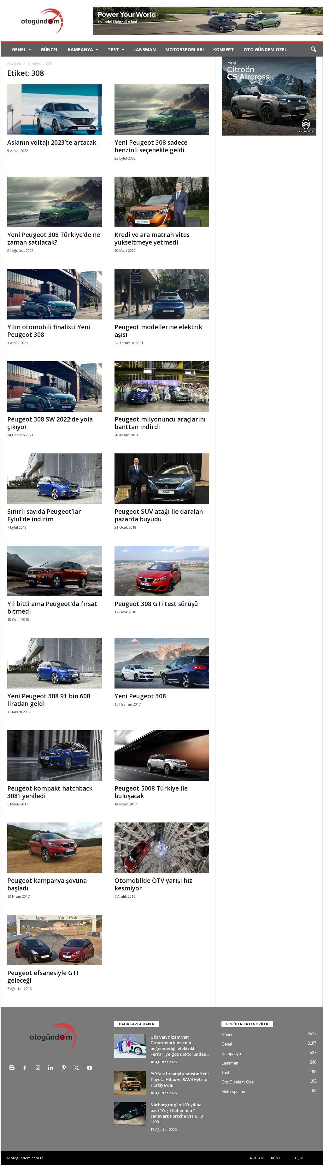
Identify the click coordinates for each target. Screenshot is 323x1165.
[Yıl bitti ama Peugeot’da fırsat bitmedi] (54, 571)
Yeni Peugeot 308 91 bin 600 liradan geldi (48, 700)
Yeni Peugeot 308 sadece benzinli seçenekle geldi (151, 146)
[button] (313, 50)
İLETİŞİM (296, 1158)
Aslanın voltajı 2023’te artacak (51, 142)
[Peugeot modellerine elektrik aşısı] (162, 294)
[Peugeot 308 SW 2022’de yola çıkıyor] (54, 386)
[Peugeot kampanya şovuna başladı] (54, 847)
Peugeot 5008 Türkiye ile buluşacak (151, 792)
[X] (78, 1068)
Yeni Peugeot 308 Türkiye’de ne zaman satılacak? (53, 238)
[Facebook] (26, 1068)
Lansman (144, 49)
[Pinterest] (65, 1068)
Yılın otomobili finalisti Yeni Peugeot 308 (48, 331)
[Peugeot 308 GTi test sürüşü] (162, 571)
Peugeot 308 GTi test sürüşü (156, 604)
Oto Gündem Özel (265, 49)
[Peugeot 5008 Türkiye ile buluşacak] (162, 755)
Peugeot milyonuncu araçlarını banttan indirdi (160, 423)
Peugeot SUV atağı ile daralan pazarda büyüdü (159, 515)
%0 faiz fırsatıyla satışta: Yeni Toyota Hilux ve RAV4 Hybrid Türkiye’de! (179, 1079)
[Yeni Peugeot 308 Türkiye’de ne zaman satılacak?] (54, 202)
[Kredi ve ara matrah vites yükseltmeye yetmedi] (162, 202)
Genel (19, 49)
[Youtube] (90, 1068)
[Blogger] (13, 1068)
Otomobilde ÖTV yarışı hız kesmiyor (153, 884)
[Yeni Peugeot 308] (162, 663)
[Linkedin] (52, 1068)
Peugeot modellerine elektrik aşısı (158, 331)
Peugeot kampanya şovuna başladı (47, 884)
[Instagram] (39, 1068)
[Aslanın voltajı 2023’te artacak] (54, 109)
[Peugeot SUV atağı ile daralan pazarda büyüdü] (162, 478)
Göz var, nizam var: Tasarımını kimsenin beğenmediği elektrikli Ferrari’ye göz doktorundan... (179, 1045)
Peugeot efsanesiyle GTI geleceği (42, 977)
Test (113, 49)
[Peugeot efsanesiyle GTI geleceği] (54, 940)
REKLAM (257, 1158)
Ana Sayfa (14, 63)
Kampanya (80, 49)
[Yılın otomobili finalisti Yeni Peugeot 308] (54, 294)
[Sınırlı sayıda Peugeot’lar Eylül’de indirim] (54, 478)
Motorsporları (184, 49)
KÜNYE (276, 1158)
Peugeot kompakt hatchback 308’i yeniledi (49, 792)
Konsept (223, 49)
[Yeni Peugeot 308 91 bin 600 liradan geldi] (54, 663)
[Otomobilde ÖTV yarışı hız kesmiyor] (162, 847)
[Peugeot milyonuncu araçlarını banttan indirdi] (162, 386)
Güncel (49, 49)
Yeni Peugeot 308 (140, 696)
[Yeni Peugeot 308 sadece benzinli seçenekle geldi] (162, 109)
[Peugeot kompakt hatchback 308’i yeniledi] (54, 755)
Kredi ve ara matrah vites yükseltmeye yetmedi (152, 238)
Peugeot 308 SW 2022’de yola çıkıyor (50, 423)
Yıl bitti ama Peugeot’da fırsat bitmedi (52, 608)
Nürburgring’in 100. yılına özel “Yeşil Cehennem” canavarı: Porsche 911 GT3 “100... (176, 1113)
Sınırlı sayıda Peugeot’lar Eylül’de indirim (44, 515)
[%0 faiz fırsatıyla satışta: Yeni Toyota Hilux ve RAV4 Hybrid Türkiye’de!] (130, 1083)
